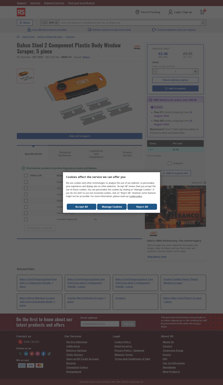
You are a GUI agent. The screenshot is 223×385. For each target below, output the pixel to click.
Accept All (81, 206)
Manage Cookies (112, 206)
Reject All (142, 206)
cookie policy (135, 196)
